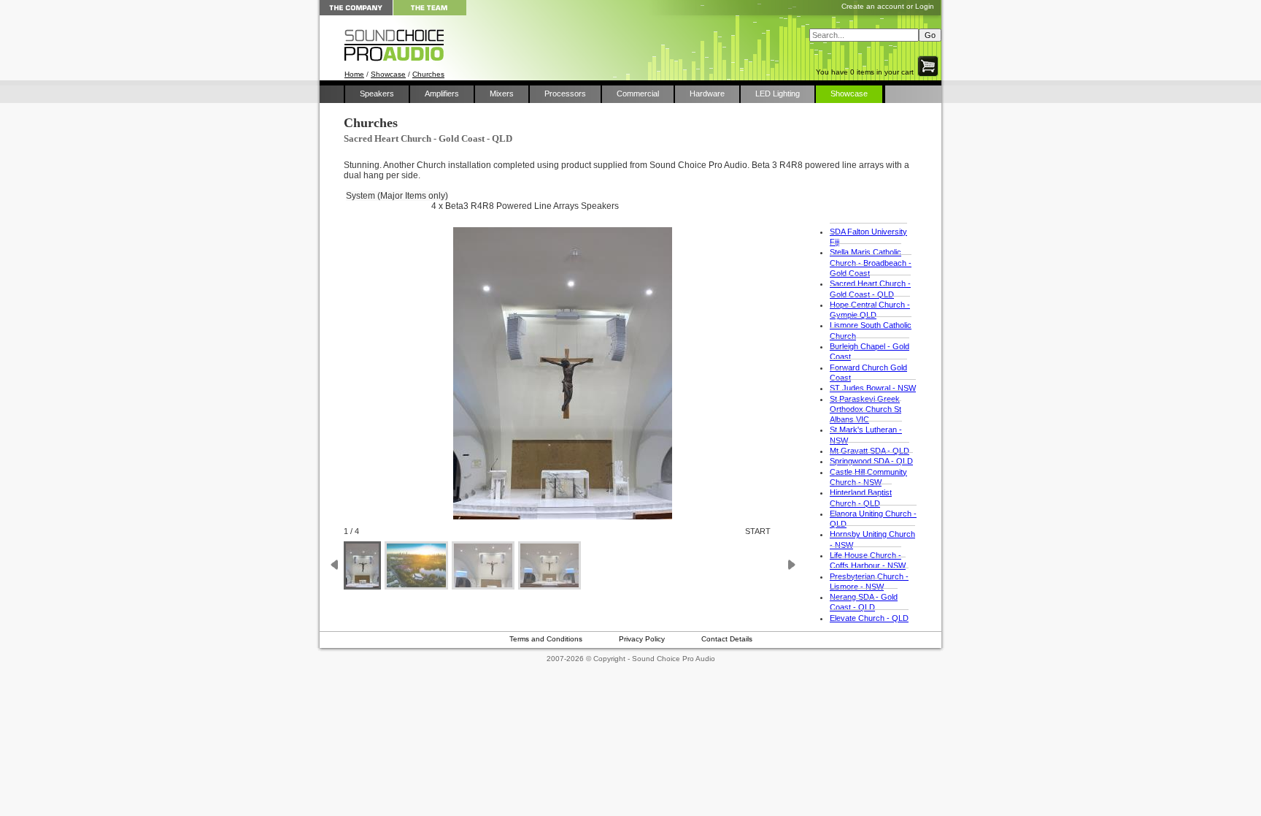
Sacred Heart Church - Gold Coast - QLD (870, 288)
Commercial (638, 93)
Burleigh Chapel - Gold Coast (869, 351)
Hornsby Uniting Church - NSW (872, 539)
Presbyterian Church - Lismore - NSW (869, 581)
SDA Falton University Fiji (868, 236)
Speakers (377, 93)
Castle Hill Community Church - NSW (868, 477)
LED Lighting (777, 93)
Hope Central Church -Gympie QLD (870, 309)
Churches (428, 74)
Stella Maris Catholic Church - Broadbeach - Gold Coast (870, 263)
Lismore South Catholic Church (870, 330)
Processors (565, 93)
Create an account (872, 6)
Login (924, 6)
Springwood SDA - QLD (871, 461)
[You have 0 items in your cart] (929, 76)
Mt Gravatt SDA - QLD (869, 450)
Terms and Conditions (545, 639)
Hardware (707, 93)
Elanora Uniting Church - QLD (873, 518)
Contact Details (726, 639)
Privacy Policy (642, 639)
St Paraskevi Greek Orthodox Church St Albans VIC (865, 409)
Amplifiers (442, 93)
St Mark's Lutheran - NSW (866, 434)
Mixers (502, 93)
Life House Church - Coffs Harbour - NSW (868, 560)
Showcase (388, 74)
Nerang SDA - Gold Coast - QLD (864, 601)
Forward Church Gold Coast (868, 372)
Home (354, 74)
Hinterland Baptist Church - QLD (861, 497)
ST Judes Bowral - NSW (873, 388)
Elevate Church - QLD (869, 618)
